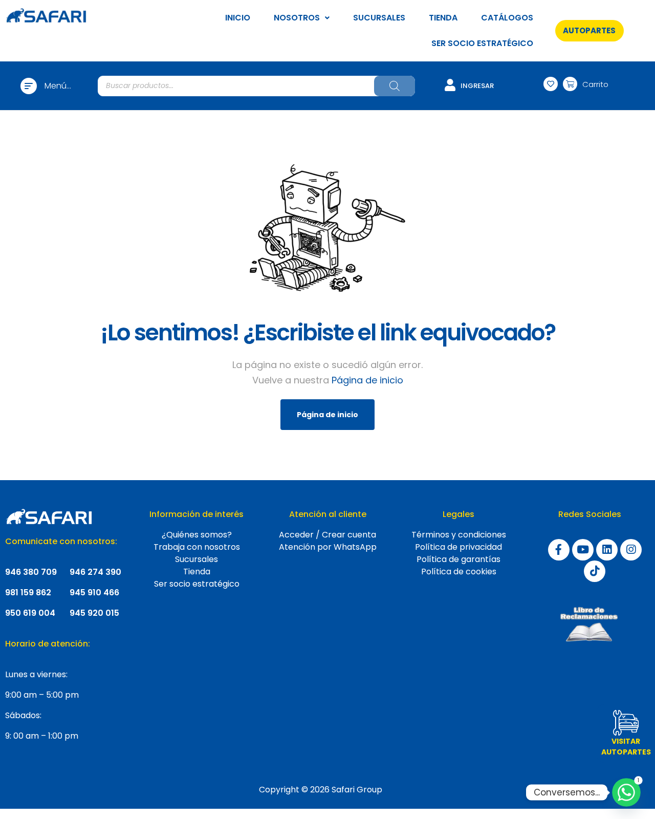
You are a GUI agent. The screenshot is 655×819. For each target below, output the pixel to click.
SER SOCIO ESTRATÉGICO (482, 43)
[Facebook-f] (559, 550)
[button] (589, 30)
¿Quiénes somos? (197, 535)
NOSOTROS (297, 18)
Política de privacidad (458, 547)
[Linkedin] (607, 550)
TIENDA (443, 18)
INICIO (237, 18)
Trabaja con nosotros (197, 547)
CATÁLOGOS (507, 18)
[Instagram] (631, 550)
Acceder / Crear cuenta (327, 535)
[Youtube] (583, 550)
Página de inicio (367, 380)
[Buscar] (394, 86)
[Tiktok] (594, 571)
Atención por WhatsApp (328, 547)
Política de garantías (458, 559)
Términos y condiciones (458, 535)
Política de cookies (458, 571)
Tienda (196, 571)
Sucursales (196, 559)
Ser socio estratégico (196, 584)
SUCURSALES (379, 18)
